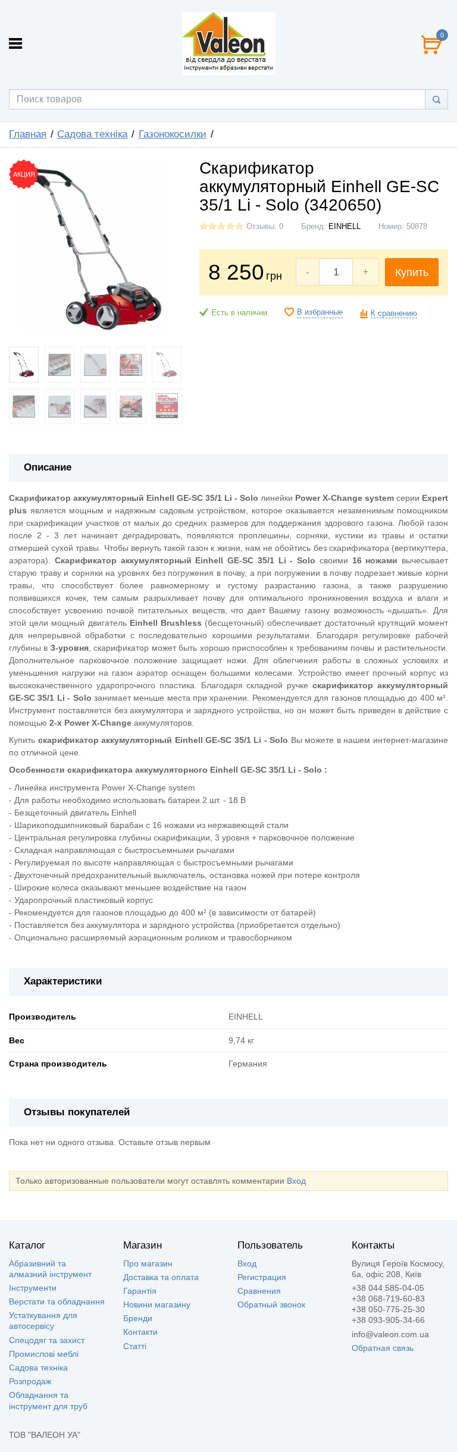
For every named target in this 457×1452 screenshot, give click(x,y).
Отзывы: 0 (264, 226)
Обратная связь (383, 1348)
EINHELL (344, 226)
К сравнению (394, 313)
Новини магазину (156, 1304)
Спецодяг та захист (46, 1340)
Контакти (140, 1332)
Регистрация (261, 1277)
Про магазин (148, 1263)
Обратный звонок (271, 1304)
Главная (27, 134)
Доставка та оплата (161, 1277)
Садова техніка (92, 134)
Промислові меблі (44, 1354)
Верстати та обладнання (57, 1301)
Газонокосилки (172, 134)
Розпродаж (30, 1381)
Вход (296, 1181)
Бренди (137, 1318)
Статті (134, 1346)
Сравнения (259, 1291)
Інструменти (33, 1288)
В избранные (320, 312)
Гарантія (139, 1291)
